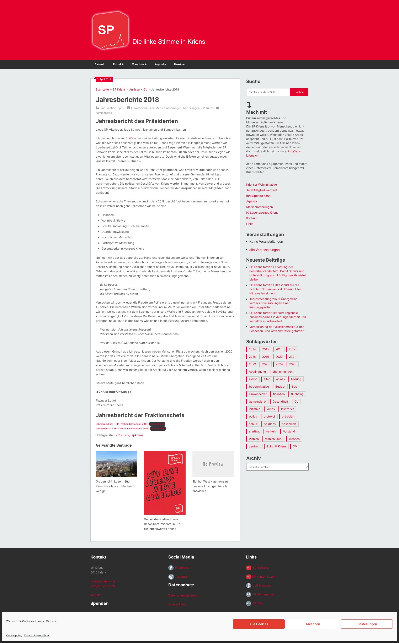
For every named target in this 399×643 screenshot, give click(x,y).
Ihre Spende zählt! (258, 195)
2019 (119, 435)
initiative (254, 409)
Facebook (181, 567)
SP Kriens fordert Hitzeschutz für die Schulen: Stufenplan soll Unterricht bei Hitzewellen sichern (275, 289)
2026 (292, 364)
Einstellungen (367, 624)
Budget (280, 386)
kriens (271, 409)
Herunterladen (157, 424)
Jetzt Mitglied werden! (261, 190)
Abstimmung (257, 371)
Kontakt (179, 64)
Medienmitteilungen (169, 108)
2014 (252, 349)
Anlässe (134, 89)
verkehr (271, 431)
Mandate (138, 64)
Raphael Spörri (115, 108)
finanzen (279, 394)
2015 (265, 349)
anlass (280, 379)
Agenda (160, 64)
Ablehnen (313, 624)
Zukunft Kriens (276, 446)
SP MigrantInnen (263, 594)
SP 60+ (257, 603)
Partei (117, 64)
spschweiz (289, 424)
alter (267, 379)
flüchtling (297, 394)
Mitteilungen (191, 108)
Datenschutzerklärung (37, 635)
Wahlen (254, 439)
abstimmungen (282, 371)
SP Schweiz (260, 567)
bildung (296, 379)
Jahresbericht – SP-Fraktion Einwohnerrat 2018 (122, 428)
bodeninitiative (259, 386)
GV (145, 89)
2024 (279, 364)
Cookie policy (14, 635)
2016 (279, 349)
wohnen (294, 439)
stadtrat (254, 431)
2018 (252, 356)
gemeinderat (257, 401)
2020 (279, 356)
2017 (292, 349)
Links (249, 223)
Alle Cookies (258, 624)
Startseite (102, 89)
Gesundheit (280, 401)
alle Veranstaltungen (264, 249)
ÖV (295, 446)
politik (253, 416)
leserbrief (287, 409)
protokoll (269, 416)
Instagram (181, 576)
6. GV (129, 138)
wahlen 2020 (274, 439)
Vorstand (289, 431)
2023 (265, 364)
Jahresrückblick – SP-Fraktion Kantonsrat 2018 (121, 424)
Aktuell (100, 64)
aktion (253, 379)
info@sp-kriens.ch (102, 586)
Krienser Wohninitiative (261, 184)
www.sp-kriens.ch (102, 581)
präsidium (288, 416)
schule (253, 424)
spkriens (137, 435)
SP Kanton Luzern (263, 576)
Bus (294, 386)
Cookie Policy (177, 604)
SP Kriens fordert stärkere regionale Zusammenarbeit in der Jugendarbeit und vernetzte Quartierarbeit (277, 317)
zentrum (254, 446)
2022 (252, 364)
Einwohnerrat (140, 108)
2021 (292, 356)
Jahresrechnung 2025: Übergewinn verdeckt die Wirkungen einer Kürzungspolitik (273, 303)
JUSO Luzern (261, 585)
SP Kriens (119, 89)
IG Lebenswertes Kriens (262, 212)
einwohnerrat (258, 394)
